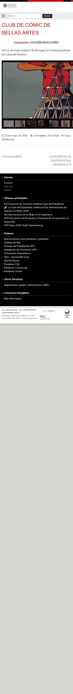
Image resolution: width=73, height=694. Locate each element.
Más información (13, 298)
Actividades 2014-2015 (46, 135)
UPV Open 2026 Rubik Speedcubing (23, 225)
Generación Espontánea (17, 253)
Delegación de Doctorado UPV (20, 249)
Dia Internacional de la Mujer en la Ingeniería (28, 214)
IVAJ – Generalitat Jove (16, 257)
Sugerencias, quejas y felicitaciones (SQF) (26, 285)
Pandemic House (13, 271)
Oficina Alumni (11, 260)
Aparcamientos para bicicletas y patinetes (26, 239)
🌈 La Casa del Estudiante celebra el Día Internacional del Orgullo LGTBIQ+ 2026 (35, 209)
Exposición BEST (13, 156)
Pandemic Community (16, 267)
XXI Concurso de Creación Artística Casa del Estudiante (34, 203)
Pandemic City (11, 264)
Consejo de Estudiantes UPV (19, 246)
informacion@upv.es (30, 318)
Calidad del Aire (12, 242)
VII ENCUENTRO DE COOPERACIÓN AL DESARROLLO (60, 160)
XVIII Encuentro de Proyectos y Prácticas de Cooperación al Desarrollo (36, 220)
